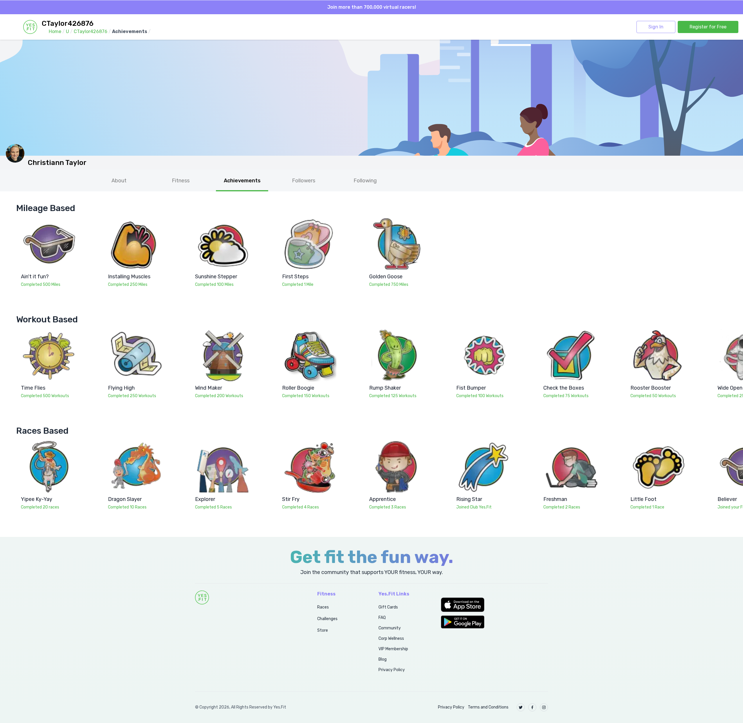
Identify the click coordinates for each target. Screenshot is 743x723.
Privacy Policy (391, 669)
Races (323, 607)
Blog (382, 659)
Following (365, 180)
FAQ (382, 617)
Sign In (655, 27)
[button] (494, 604)
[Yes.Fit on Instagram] (544, 707)
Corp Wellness (391, 638)
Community (389, 628)
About (119, 180)
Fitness (181, 180)
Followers (303, 180)
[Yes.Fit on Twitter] (521, 707)
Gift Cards (388, 607)
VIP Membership (393, 648)
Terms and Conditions (488, 707)
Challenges (327, 618)
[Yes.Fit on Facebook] (532, 707)
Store (322, 630)
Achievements (242, 180)
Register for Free (708, 27)
